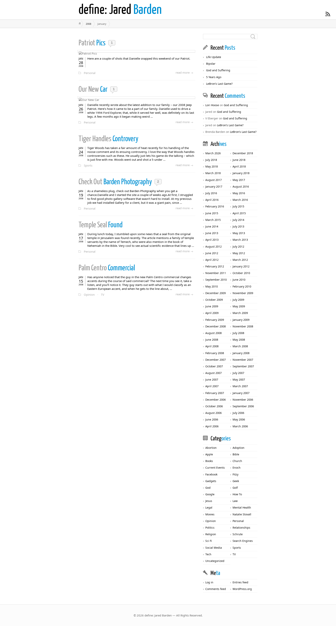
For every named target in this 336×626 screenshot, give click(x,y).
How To (237, 494)
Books (209, 461)
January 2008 (241, 353)
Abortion (211, 448)
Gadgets (210, 481)
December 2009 (215, 293)
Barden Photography (116, 182)
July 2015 (238, 206)
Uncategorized (214, 561)
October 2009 (214, 300)
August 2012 (213, 246)
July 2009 (238, 300)
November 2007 (243, 359)
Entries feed (240, 582)
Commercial (107, 268)
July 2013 (238, 226)
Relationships (241, 527)
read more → (184, 72)
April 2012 (212, 260)
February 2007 (214, 393)
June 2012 (211, 253)
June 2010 (239, 279)
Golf (235, 487)
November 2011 (215, 273)
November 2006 (243, 399)
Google (209, 494)
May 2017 (239, 180)
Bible (236, 454)
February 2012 (214, 266)
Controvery (108, 139)
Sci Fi (208, 541)
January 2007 (241, 393)
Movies (209, 514)
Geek (236, 481)
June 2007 (211, 379)
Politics (209, 527)
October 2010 (241, 273)
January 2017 (213, 186)
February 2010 (242, 286)
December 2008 (215, 326)
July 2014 (238, 220)
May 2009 (239, 306)
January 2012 (241, 266)
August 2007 (213, 373)
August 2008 (213, 333)
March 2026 (213, 153)
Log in (209, 582)
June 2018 (239, 160)
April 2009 (212, 313)
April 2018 (239, 166)
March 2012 (240, 260)
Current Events (215, 467)
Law (235, 501)
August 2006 (213, 413)
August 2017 (213, 180)
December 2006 (215, 399)
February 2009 (214, 320)
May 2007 (239, 379)
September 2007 (243, 366)
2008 (88, 24)
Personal (89, 73)
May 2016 (239, 193)
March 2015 (213, 220)
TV (102, 294)
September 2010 (216, 279)
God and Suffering (218, 70)
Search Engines (243, 541)
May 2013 (239, 233)
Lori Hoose (212, 105)
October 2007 (214, 366)
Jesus (208, 501)
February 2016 (214, 206)
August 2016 (241, 186)
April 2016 (212, 200)
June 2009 (211, 306)
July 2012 (238, 246)
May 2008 (239, 339)
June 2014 (211, 226)
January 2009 (241, 320)
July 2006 (238, 413)
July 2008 (238, 333)
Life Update (213, 57)
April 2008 (212, 346)
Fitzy (235, 474)
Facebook (211, 474)
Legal (208, 507)
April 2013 (212, 240)
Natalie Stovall (242, 514)
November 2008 (243, 326)
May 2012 (239, 253)
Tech (208, 554)
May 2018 (211, 166)
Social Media (213, 547)
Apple (209, 454)
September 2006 (243, 406)
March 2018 (213, 173)
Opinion (89, 294)
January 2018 (241, 173)
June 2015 (211, 213)
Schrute (238, 534)
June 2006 (211, 419)
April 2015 (239, 213)
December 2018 (243, 153)
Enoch (237, 467)
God (208, 487)
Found (100, 225)
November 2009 (243, 293)
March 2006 (240, 426)
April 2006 (212, 426)
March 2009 (240, 313)
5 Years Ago (213, 77)
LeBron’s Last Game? (219, 84)
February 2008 (214, 353)
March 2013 (240, 240)
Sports (88, 165)
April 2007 (212, 386)
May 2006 (239, 419)
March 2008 (240, 346)
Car (94, 89)
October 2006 (214, 406)
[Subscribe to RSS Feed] (328, 14)
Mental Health (242, 507)
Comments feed (215, 589)
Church (237, 461)
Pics (93, 43)
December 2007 (215, 359)
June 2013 (211, 233)
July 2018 (211, 160)
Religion (210, 534)
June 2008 (211, 339)
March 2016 (240, 200)
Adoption (238, 448)
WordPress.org (242, 589)
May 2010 (211, 286)
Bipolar (210, 63)
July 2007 (238, 373)
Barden (120, 10)
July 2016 (211, 193)
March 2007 (240, 386)
